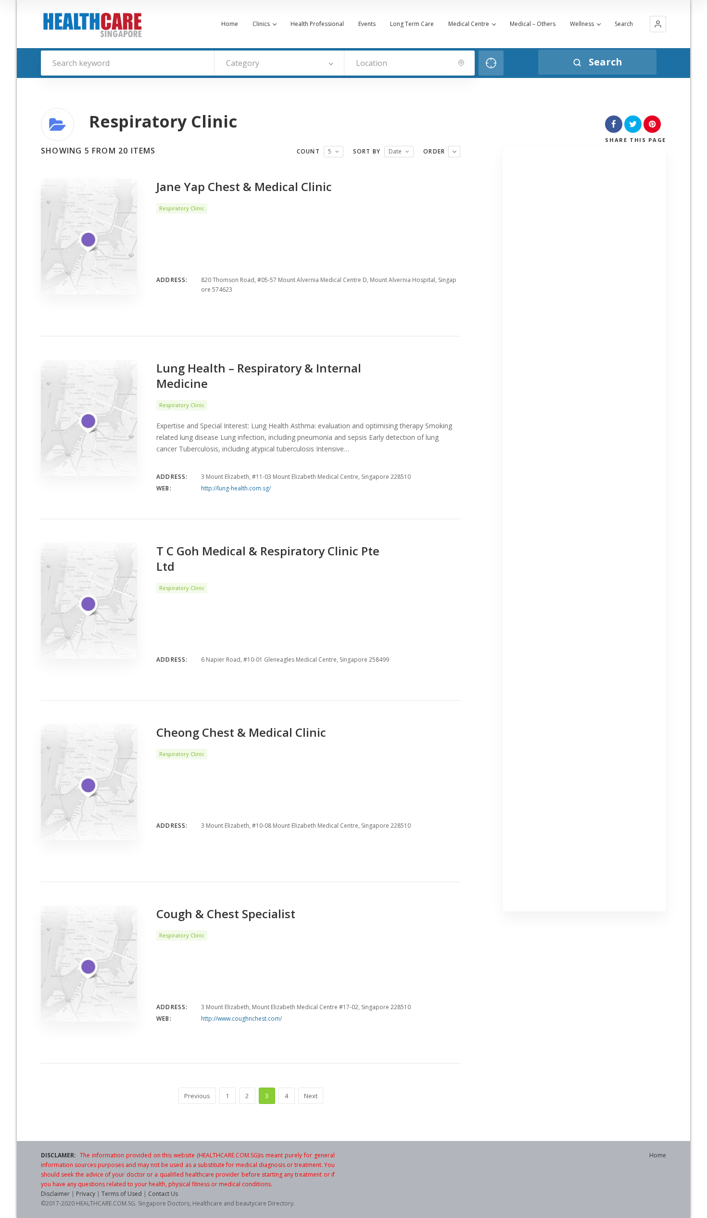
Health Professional (317, 24)
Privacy (85, 1194)
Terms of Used (121, 1194)
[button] (658, 24)
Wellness (582, 24)
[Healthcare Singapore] (92, 25)
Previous (197, 1095)
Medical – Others (533, 24)
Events (367, 24)
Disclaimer (55, 1194)
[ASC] (454, 151)
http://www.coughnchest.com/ (241, 1018)
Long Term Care (412, 24)
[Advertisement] (584, 531)
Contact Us (163, 1194)
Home (229, 24)
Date (395, 151)
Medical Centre (468, 24)
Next (310, 1095)
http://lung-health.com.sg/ (236, 488)
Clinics (261, 24)
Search (624, 24)
